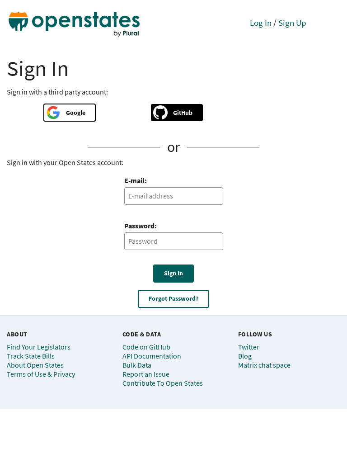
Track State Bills (31, 355)
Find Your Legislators (38, 346)
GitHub (182, 113)
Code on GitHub (146, 346)
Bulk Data (136, 364)
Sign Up (292, 22)
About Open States (35, 364)
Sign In (173, 273)
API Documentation (151, 355)
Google (75, 113)
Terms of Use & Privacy (41, 373)
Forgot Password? (173, 298)
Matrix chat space (264, 364)
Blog (245, 355)
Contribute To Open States (162, 382)
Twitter (248, 346)
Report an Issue (145, 373)
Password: (140, 225)
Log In (261, 22)
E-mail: (135, 180)
